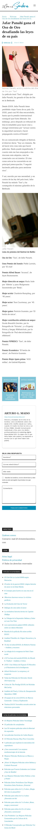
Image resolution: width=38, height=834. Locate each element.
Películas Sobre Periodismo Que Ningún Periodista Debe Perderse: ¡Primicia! (18, 784)
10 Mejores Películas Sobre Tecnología (18, 720)
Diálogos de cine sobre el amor (15, 607)
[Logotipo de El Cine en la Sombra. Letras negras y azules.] (15, 5)
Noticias (13, 16)
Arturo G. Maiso (19, 42)
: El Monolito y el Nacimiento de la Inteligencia (20, 666)
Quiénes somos (9, 535)
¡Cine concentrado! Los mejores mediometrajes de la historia (15, 751)
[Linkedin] (5, 444)
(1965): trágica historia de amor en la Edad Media (20, 585)
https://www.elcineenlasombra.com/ (14, 417)
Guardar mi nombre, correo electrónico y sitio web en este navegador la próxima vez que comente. (18, 480)
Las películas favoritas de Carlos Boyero (18, 735)
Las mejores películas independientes (10, 397)
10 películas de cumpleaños (14, 724)
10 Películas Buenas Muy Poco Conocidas (19, 739)
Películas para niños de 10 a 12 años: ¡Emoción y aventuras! (17, 810)
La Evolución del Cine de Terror (15, 604)
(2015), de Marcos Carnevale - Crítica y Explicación (18, 699)
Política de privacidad (12, 560)
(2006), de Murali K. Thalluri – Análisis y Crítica (19, 659)
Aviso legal (7, 556)
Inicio (4, 16)
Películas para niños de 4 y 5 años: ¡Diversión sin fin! (16, 797)
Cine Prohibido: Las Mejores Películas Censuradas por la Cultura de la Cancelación (17, 818)
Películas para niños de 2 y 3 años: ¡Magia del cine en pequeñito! (19, 790)
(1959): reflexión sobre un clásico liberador (19, 626)
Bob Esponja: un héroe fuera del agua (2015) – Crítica (28, 395)
